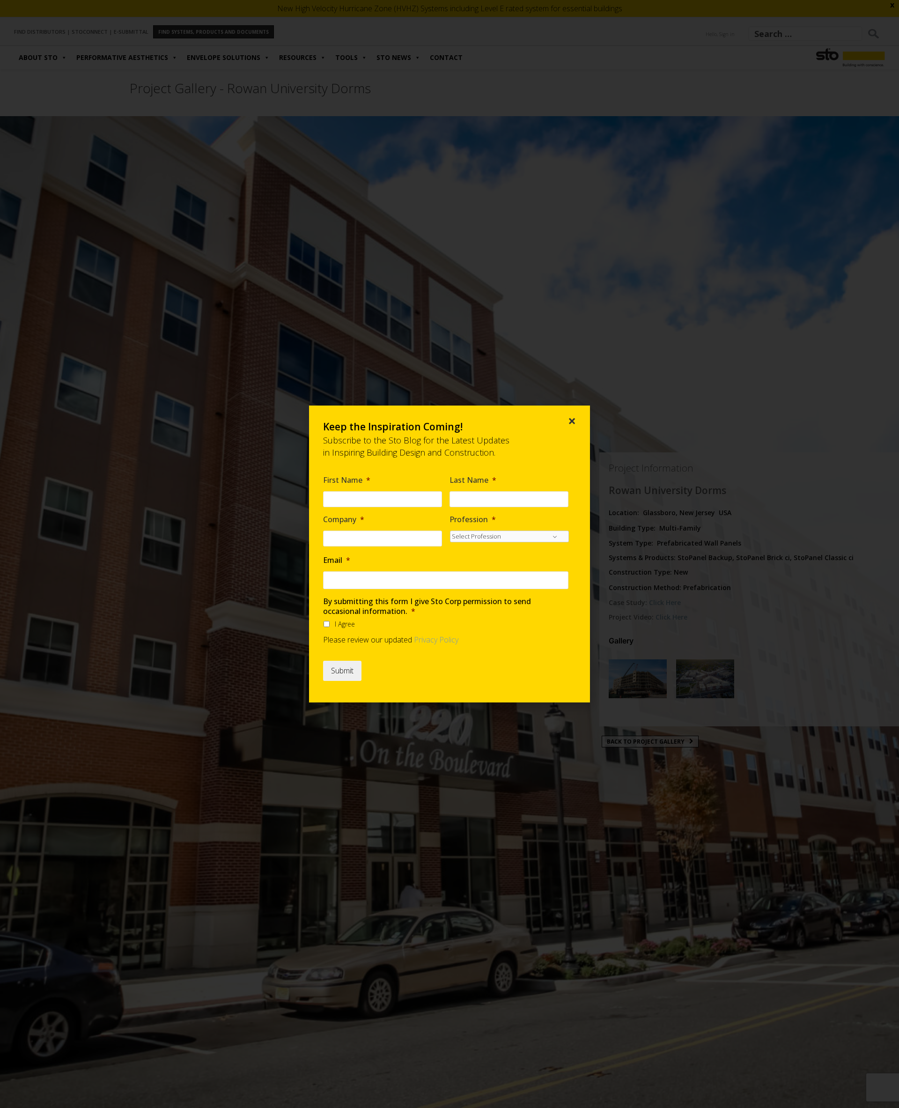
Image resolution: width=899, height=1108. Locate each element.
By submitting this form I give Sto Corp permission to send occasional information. (427, 606)
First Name (346, 480)
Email (336, 560)
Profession (473, 519)
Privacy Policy (436, 640)
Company (343, 519)
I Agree (345, 624)
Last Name (473, 480)
